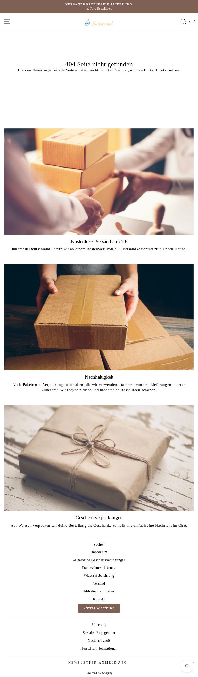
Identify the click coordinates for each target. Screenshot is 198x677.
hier (124, 70)
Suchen (98, 544)
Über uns (99, 625)
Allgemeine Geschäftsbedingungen (99, 560)
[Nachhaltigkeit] (99, 317)
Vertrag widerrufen (99, 608)
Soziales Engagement (99, 633)
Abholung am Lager (99, 591)
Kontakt (99, 599)
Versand (99, 584)
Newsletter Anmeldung (97, 662)
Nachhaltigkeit (99, 640)
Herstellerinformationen (98, 648)
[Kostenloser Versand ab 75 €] (99, 181)
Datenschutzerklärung (99, 568)
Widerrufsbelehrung (99, 576)
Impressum (98, 552)
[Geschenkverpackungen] (99, 458)
